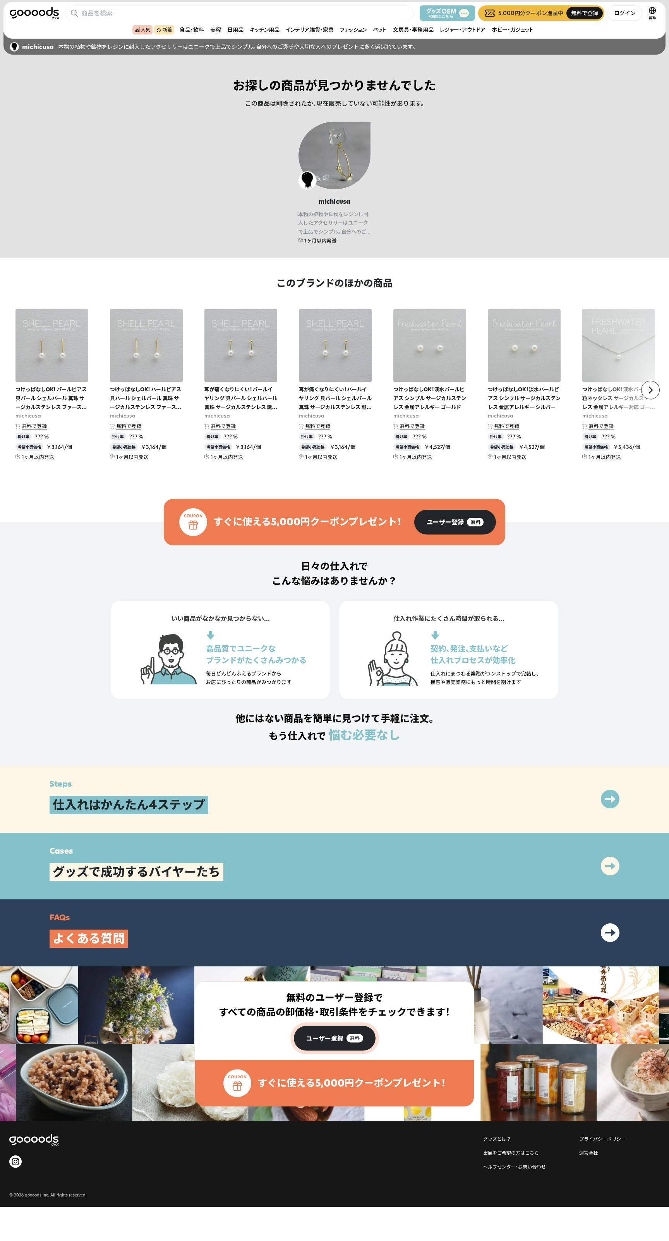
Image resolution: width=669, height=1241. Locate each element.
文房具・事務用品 (413, 29)
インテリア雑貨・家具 (310, 29)
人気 (145, 29)
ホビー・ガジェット (512, 29)
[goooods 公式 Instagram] (15, 1161)
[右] (650, 390)
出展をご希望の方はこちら (511, 1153)
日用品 (235, 29)
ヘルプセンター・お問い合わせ (514, 1167)
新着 (167, 29)
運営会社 (588, 1153)
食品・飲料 (192, 29)
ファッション (353, 29)
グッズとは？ (497, 1139)
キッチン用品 (265, 29)
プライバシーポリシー (602, 1139)
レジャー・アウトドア (462, 29)
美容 (215, 29)
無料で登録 (34, 426)
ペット (380, 29)
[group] (455, 522)
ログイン (625, 13)
